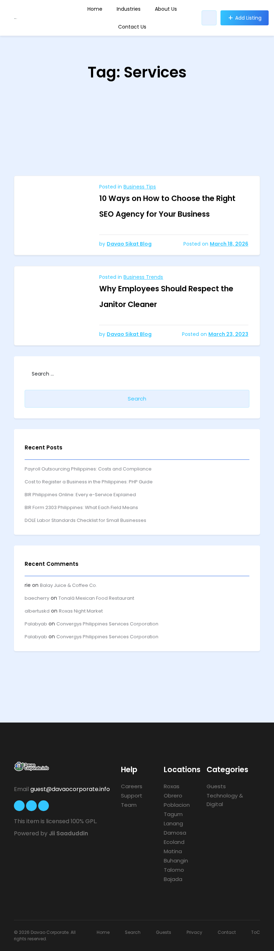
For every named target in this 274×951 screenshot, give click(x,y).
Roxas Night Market (81, 611)
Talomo (174, 870)
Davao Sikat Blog (129, 243)
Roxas (171, 786)
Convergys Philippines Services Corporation (107, 623)
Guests (216, 786)
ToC (255, 932)
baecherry (37, 598)
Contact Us (132, 26)
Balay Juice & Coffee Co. (68, 585)
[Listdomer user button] (209, 18)
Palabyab (36, 623)
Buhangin (176, 860)
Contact (227, 932)
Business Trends (143, 277)
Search (133, 932)
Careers (131, 786)
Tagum (173, 814)
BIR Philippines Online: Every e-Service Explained (80, 494)
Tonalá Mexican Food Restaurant (96, 598)
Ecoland (174, 842)
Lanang (173, 823)
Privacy (194, 932)
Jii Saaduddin (68, 833)
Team (129, 805)
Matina (173, 851)
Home (94, 8)
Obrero (173, 795)
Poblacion (177, 805)
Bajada (173, 879)
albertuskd (37, 611)
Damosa (175, 832)
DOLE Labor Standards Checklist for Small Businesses (85, 520)
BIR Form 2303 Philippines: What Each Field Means (81, 507)
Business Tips (139, 186)
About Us (166, 8)
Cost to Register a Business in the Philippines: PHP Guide (89, 481)
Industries (129, 8)
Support (131, 795)
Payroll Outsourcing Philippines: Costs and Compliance (88, 469)
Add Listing (248, 17)
